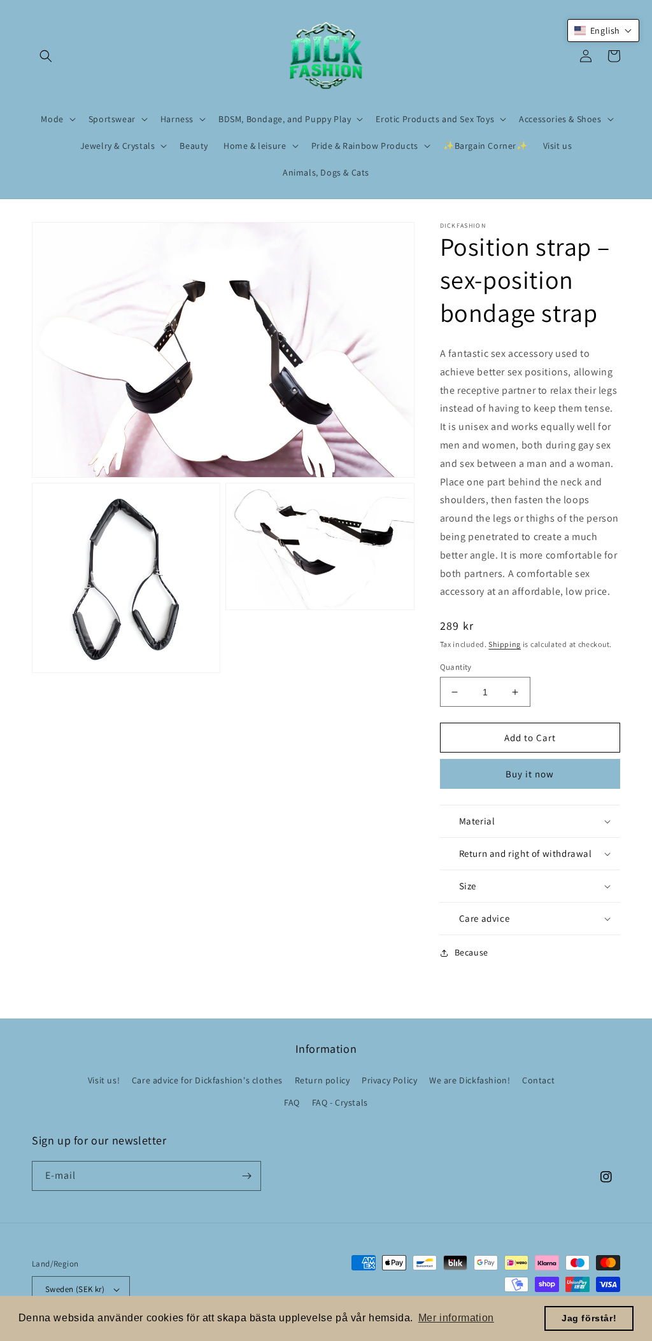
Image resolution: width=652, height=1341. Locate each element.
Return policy (322, 1080)
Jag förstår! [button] (589, 1318)
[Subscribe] (246, 1176)
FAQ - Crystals (340, 1102)
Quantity (456, 667)
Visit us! (104, 1080)
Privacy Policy (389, 1080)
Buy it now (530, 774)
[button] (46, 56)
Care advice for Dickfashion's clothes (207, 1080)
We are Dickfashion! (469, 1080)
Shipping (504, 644)
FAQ (292, 1102)
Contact (538, 1080)
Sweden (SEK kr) (74, 1289)
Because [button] (471, 952)
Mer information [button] (456, 1317)
